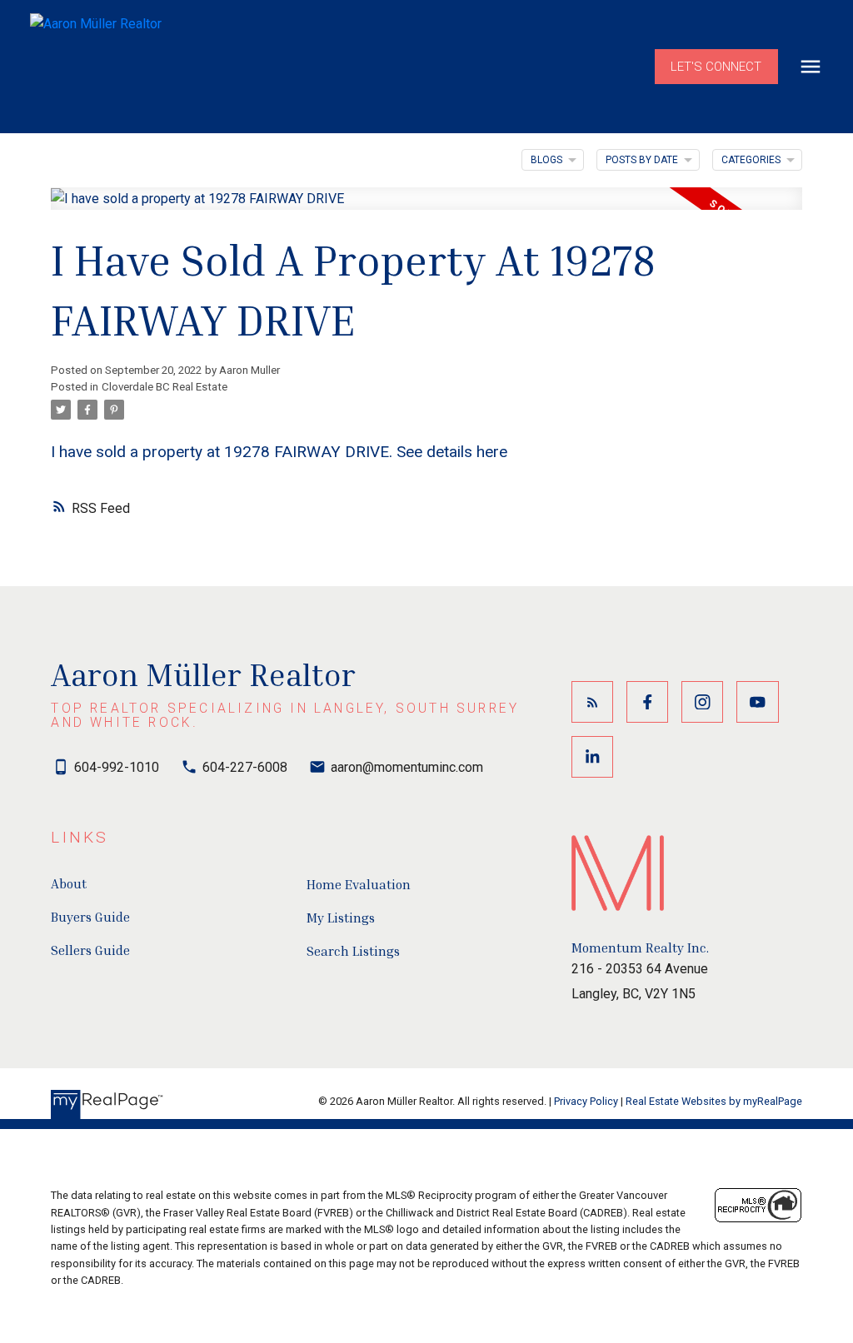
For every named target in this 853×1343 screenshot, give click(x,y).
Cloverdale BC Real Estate (164, 387)
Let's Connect (716, 66)
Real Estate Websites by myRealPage (714, 1101)
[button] (716, 67)
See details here (452, 451)
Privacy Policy (586, 1101)
